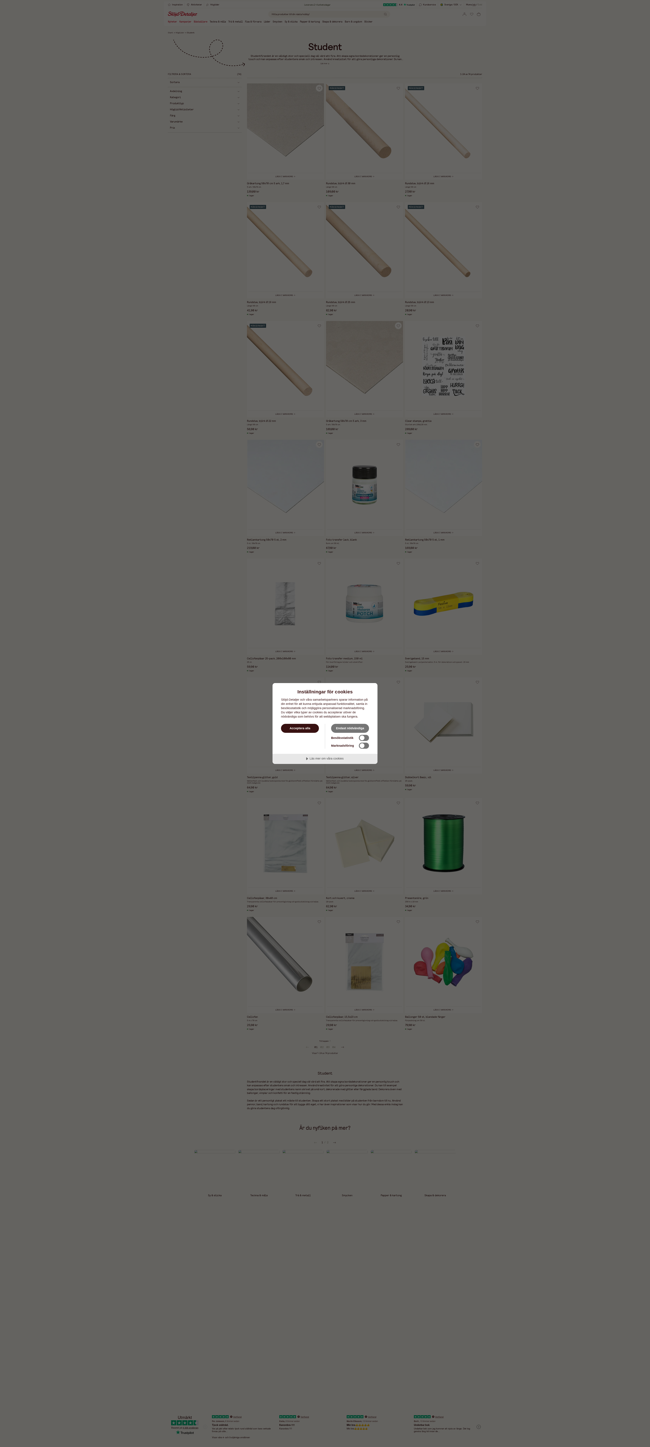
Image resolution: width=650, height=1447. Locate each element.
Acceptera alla (300, 728)
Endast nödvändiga (350, 728)
